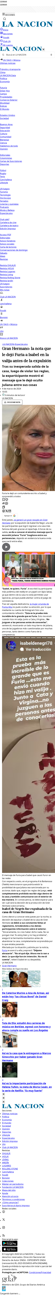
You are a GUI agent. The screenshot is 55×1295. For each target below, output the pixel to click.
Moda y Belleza (7, 210)
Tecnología (5, 194)
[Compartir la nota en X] (6, 511)
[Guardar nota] (3, 499)
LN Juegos (5, 188)
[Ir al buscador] (4, 18)
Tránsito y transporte (10, 69)
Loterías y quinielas (9, 204)
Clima (2, 72)
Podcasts (4, 207)
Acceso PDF (5, 234)
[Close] (3, 1094)
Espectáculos (21, 344)
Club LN (6, 41)
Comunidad (5, 136)
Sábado (3, 253)
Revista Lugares (7, 271)
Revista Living (6, 274)
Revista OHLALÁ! (8, 265)
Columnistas (6, 158)
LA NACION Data (8, 75)
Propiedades (6, 96)
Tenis (2, 176)
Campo (3, 93)
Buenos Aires (6, 124)
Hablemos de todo (9, 145)
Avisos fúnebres (7, 240)
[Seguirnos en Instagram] (3, 1228)
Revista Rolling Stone (10, 277)
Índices (3, 106)
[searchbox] (26, 54)
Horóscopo (5, 198)
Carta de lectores (8, 247)
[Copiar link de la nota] (3, 507)
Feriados (4, 201)
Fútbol (3, 170)
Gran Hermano (9, 965)
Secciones (8, 33)
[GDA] (9, 1281)
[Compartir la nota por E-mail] (9, 511)
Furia (4, 950)
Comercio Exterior (9, 100)
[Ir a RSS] (3, 1236)
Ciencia (3, 142)
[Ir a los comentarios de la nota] (6, 499)
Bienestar (4, 139)
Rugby (3, 173)
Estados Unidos (7, 115)
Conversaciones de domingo (14, 250)
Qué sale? (4, 219)
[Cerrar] (43, 49)
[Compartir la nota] (3, 503)
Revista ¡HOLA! (7, 268)
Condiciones (35, 1272)
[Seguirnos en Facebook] (3, 1212)
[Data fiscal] (4, 1290)
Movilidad (4, 103)
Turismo (4, 191)
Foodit (6, 37)
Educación (5, 130)
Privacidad (46, 1272)
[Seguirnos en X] (3, 1220)
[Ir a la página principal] (27, 26)
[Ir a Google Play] (9, 1245)
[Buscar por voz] (51, 54)
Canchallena (6, 179)
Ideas (2, 256)
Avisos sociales (7, 244)
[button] (27, 193)
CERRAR (3, 2)
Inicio (5, 29)
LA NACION (8, 344)
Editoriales (5, 155)
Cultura (3, 133)
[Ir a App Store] (9, 1251)
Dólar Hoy (5, 90)
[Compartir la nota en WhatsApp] (6, 503)
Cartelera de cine (8, 222)
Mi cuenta (8, 45)
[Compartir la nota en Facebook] (3, 511)
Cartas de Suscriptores (11, 161)
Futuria (3, 87)
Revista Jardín (6, 280)
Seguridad (5, 127)
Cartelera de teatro (9, 225)
